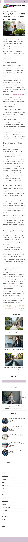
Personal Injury (5, 516)
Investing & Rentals (6, 507)
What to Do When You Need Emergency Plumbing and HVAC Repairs (16, 428)
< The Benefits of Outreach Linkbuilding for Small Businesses (8, 307)
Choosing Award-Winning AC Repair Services (17, 451)
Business (4, 469)
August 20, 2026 (12, 446)
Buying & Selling (5, 472)
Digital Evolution (5, 485)
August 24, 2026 (12, 421)
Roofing (3, 526)
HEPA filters (21, 254)
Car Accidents (5, 476)
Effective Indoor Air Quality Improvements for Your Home (16, 435)
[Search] (25, 1)
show (9, 58)
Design (3, 482)
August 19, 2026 (12, 452)
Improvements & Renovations (8, 497)
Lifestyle (4, 513)
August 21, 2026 (12, 437)
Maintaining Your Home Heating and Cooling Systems (17, 419)
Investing (4, 504)
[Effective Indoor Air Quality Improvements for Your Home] (5, 437)
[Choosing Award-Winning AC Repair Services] (5, 452)
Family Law (4, 488)
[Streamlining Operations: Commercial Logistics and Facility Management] (5, 444)
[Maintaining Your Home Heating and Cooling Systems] (5, 421)
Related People (5, 522)
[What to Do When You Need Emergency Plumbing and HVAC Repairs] (5, 429)
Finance (3, 491)
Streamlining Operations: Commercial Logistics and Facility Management (17, 444)
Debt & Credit (5, 479)
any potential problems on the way (12, 283)
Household (4, 494)
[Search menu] (2, 1)
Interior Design (5, 501)
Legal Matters (5, 510)
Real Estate (6, 11)
